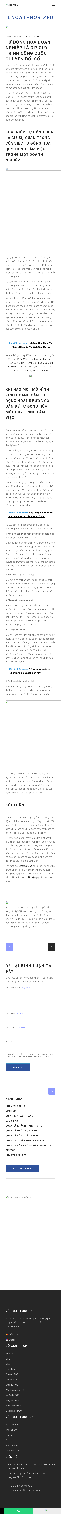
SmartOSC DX (25, 866)
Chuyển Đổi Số (15, 1106)
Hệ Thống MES (46, 359)
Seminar (10, 1435)
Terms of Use (12, 1450)
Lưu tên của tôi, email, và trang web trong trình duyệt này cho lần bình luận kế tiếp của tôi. (31, 1055)
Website (9, 1041)
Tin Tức (11, 1150)
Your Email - (16, 1027)
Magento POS (12, 1400)
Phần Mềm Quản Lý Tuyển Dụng (22, 366)
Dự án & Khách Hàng (20, 1116)
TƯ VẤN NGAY (22, 1168)
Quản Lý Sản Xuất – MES (22, 1135)
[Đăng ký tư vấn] (47, 1511)
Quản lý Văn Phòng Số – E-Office (28, 1145)
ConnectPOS (12, 1374)
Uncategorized (31, 17)
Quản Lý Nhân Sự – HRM (21, 1130)
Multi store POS (46, 366)
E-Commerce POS (22, 370)
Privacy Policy (13, 1445)
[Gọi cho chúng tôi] (18, 1511)
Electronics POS (14, 1411)
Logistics (12, 1120)
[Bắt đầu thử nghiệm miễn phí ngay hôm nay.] (30, 375)
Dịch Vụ (11, 1111)
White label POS (40, 370)
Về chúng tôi (12, 1424)
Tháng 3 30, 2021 (14, 37)
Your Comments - (18, 988)
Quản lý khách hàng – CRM (24, 1125)
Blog (8, 1440)
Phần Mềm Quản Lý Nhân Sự (22, 363)
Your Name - (15, 1013)
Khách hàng (11, 1430)
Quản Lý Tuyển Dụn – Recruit (26, 1140)
